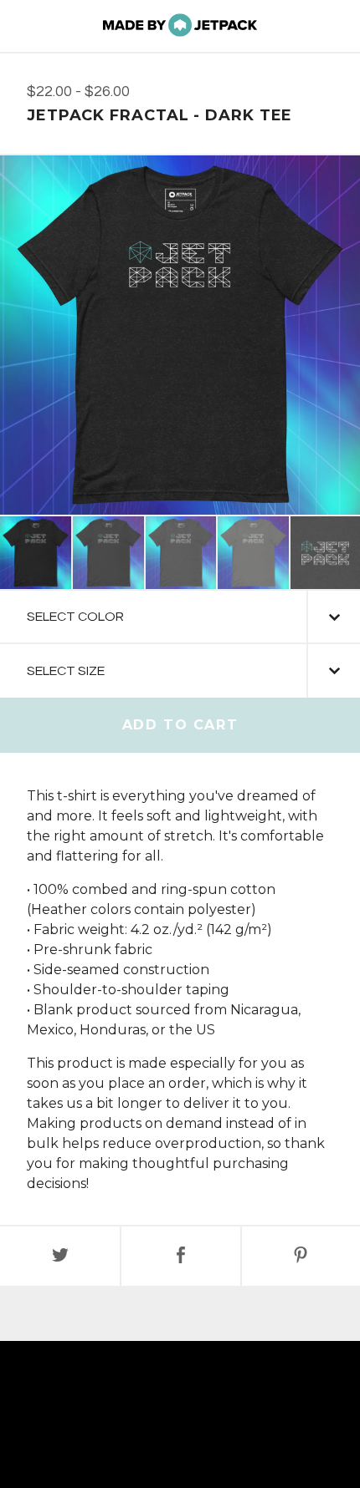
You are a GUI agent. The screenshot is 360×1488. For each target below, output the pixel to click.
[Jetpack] (180, 25)
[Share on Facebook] (180, 1256)
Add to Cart (180, 725)
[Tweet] (60, 1256)
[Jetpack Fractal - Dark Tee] (35, 552)
